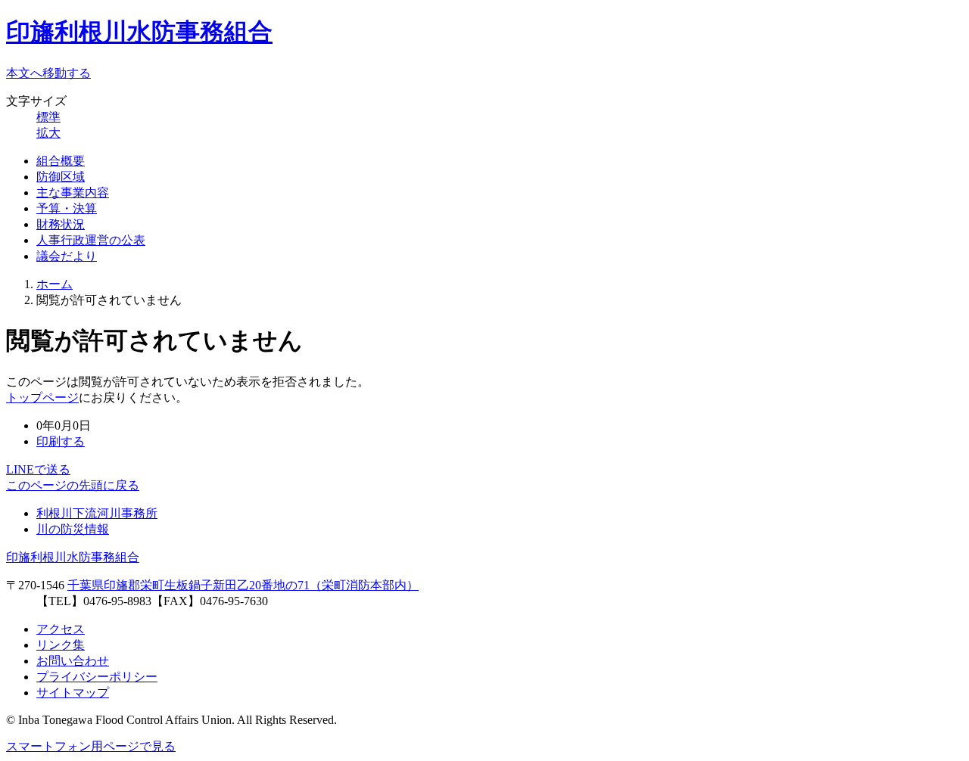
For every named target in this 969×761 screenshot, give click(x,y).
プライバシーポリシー (96, 676)
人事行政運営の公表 (90, 240)
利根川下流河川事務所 (96, 513)
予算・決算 (66, 208)
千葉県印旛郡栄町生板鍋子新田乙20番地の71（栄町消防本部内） (243, 585)
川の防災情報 (72, 529)
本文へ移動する (48, 73)
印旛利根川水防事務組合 (139, 31)
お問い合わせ (72, 660)
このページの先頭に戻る (72, 485)
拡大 (48, 132)
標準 (48, 116)
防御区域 (60, 176)
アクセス (60, 629)
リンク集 (60, 644)
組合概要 (60, 160)
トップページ (42, 397)
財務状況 (60, 224)
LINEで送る (38, 469)
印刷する (60, 441)
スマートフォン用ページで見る (91, 746)
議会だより (66, 256)
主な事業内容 (72, 192)
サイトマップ (72, 692)
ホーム (54, 284)
